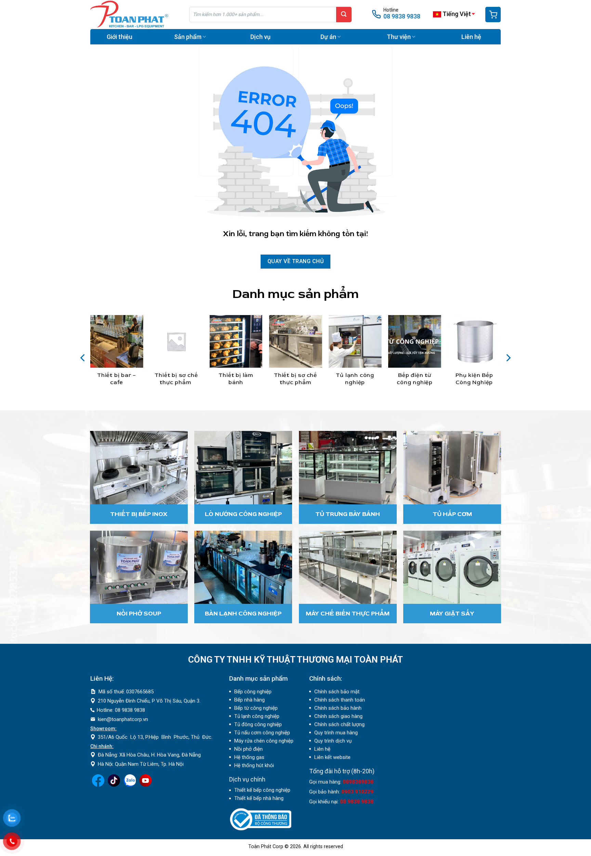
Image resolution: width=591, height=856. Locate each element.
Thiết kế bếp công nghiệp (262, 790)
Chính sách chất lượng (339, 724)
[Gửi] (344, 14)
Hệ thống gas (249, 757)
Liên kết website (332, 757)
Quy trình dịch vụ (333, 741)
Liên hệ (471, 36)
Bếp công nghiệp (253, 692)
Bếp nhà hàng (249, 700)
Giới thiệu (119, 36)
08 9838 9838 (401, 16)
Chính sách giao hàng (338, 716)
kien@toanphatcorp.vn (123, 719)
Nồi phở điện (248, 749)
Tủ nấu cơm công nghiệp (262, 733)
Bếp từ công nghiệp (256, 708)
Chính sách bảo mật (336, 692)
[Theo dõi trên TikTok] (114, 785)
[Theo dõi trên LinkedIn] (129, 785)
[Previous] (83, 357)
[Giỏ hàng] (493, 14)
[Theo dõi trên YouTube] (145, 785)
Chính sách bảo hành (338, 708)
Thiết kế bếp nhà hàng (259, 798)
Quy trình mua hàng (336, 733)
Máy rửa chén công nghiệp (263, 741)
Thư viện (399, 36)
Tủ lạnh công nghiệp (256, 716)
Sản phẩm (187, 36)
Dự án (328, 36)
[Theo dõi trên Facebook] (98, 785)
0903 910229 (357, 792)
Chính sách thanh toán (339, 700)
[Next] (508, 357)
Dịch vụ (260, 36)
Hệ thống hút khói (254, 765)
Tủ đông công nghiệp (258, 724)
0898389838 (358, 782)
